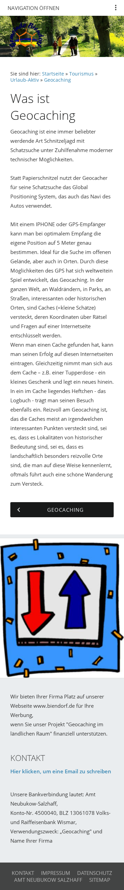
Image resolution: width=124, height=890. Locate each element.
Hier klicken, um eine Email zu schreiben (60, 771)
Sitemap (99, 879)
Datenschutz (94, 872)
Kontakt (23, 872)
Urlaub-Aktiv (24, 80)
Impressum (55, 872)
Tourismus (81, 74)
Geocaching (57, 80)
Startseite (53, 74)
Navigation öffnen (33, 7)
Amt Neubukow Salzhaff (48, 879)
